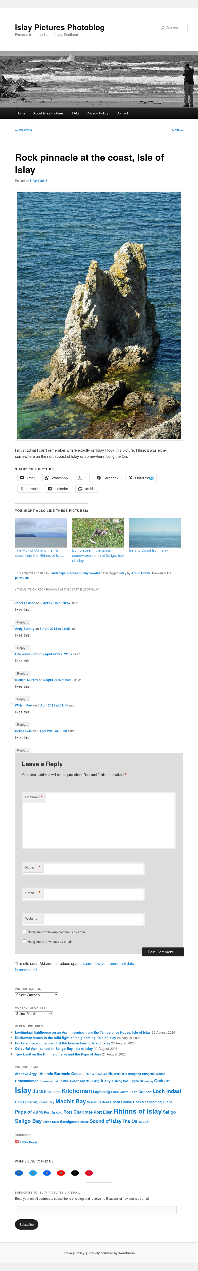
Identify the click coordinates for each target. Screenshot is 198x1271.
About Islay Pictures (48, 113)
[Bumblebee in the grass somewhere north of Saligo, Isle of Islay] (98, 533)
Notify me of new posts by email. (50, 941)
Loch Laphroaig (26, 1102)
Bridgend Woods (153, 1074)
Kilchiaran (52, 1091)
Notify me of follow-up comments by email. (57, 932)
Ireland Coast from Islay (148, 550)
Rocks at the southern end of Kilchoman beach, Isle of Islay (62, 1043)
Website (31, 918)
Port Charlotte (78, 1112)
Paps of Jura (29, 1111)
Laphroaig (101, 1091)
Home (20, 113)
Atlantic (46, 1073)
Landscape (58, 573)
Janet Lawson (25, 603)
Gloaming (146, 1081)
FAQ (75, 113)
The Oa (129, 1121)
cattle (65, 1081)
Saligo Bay (28, 1120)
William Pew (23, 705)
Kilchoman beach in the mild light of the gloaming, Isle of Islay (65, 1037)
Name (33, 867)
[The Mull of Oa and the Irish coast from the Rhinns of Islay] (41, 533)
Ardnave (21, 1073)
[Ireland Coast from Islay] (155, 533)
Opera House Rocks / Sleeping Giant (141, 1101)
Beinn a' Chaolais (95, 1074)
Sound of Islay (105, 1121)
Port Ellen (103, 1112)
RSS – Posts (28, 1142)
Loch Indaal (167, 1091)
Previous (23, 130)
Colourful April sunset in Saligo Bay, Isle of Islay (54, 1048)
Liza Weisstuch (26, 654)
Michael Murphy (26, 679)
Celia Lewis (23, 731)
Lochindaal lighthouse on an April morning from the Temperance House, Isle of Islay (83, 1032)
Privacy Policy (97, 113)
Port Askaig (53, 1112)
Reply (22, 622)
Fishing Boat (120, 1081)
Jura (37, 1091)
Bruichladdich (26, 1080)
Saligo (169, 1112)
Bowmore (117, 1073)
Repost (72, 573)
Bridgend (134, 1074)
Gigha (134, 1081)
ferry (106, 1080)
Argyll (34, 1073)
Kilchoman (77, 1090)
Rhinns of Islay (138, 1111)
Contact (122, 113)
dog (97, 1081)
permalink (22, 577)
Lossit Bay (46, 1102)
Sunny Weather (90, 573)
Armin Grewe (141, 573)
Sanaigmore (69, 1121)
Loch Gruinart (140, 1091)
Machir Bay (70, 1101)
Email (33, 893)
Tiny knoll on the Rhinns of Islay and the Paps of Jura (58, 1054)
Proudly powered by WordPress (111, 1253)
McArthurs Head (98, 1102)
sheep (84, 1122)
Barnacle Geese (68, 1073)
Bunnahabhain (49, 1081)
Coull (89, 1081)
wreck (143, 1121)
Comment (34, 797)
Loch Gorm (119, 1091)
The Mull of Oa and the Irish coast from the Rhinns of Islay (39, 553)
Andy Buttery (25, 628)
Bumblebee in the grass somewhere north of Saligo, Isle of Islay (98, 555)
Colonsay (77, 1081)
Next (177, 130)
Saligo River (51, 1122)
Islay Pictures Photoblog (60, 26)
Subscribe (27, 1224)
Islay (122, 573)
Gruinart (162, 1081)
